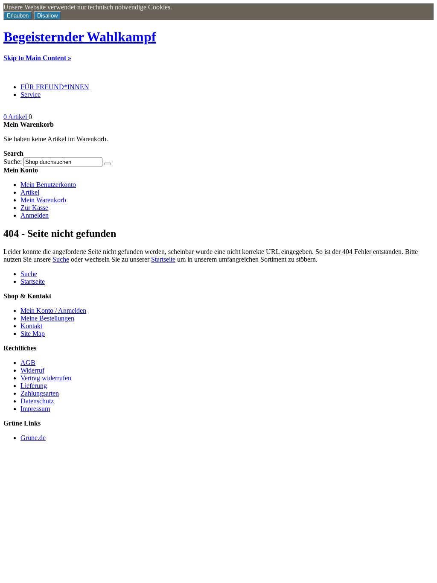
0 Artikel (16, 116)
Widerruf (32, 370)
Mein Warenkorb (43, 200)
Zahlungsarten (39, 393)
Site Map (32, 333)
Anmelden (34, 215)
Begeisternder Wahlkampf (79, 36)
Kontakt (31, 325)
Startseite (163, 259)
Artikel (29, 192)
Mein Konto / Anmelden (53, 310)
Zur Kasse (34, 207)
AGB (27, 362)
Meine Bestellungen (47, 318)
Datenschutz (37, 401)
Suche (60, 259)
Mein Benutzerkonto (48, 184)
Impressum (35, 408)
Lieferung (33, 385)
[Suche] (107, 164)
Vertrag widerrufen (45, 378)
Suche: (12, 161)
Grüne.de (33, 437)
